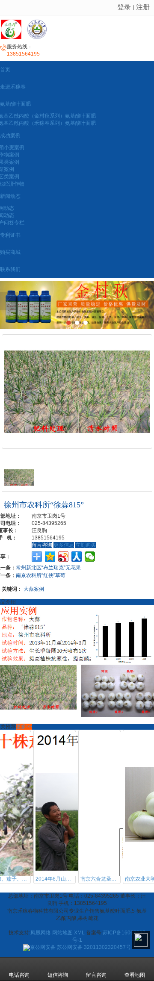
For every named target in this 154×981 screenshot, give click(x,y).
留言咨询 (42, 545)
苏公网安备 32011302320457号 (80, 947)
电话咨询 (19, 975)
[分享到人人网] (76, 556)
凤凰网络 (40, 933)
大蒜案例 (34, 589)
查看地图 (134, 975)
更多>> (24, 727)
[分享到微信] (90, 556)
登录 (124, 7)
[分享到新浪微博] (63, 556)
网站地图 (62, 933)
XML (79, 933)
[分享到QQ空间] (50, 556)
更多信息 (63, 545)
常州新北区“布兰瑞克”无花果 (48, 568)
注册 (143, 7)
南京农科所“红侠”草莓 (40, 575)
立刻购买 (85, 545)
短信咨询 (57, 975)
